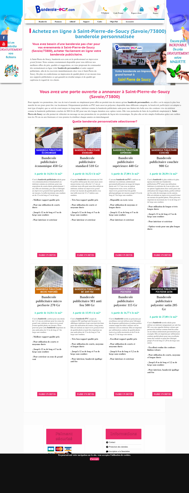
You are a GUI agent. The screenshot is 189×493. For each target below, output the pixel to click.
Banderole (43, 21)
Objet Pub (114, 21)
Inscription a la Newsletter (119, 451)
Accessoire (130, 21)
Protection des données (118, 447)
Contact (111, 442)
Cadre (99, 21)
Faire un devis (47, 254)
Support (86, 21)
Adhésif (72, 21)
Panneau (58, 21)
